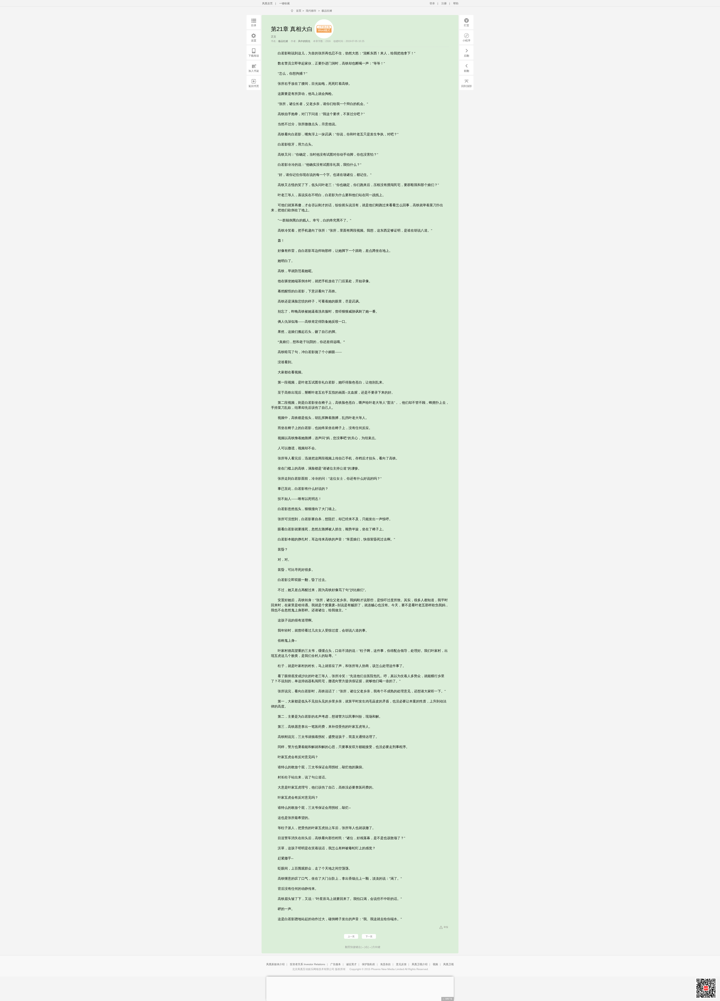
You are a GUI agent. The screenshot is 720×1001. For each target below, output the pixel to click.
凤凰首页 (267, 3)
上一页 (351, 936)
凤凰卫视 (448, 964)
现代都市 (311, 10)
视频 (435, 964)
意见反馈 (401, 964)
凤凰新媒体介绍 (275, 964)
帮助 (455, 3)
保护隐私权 (368, 964)
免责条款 (385, 964)
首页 (298, 10)
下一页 (369, 936)
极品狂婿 (327, 10)
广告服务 (335, 964)
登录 (432, 3)
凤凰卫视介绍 (420, 964)
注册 (444, 3)
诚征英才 (351, 964)
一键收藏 (284, 3)
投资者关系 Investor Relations (307, 964)
